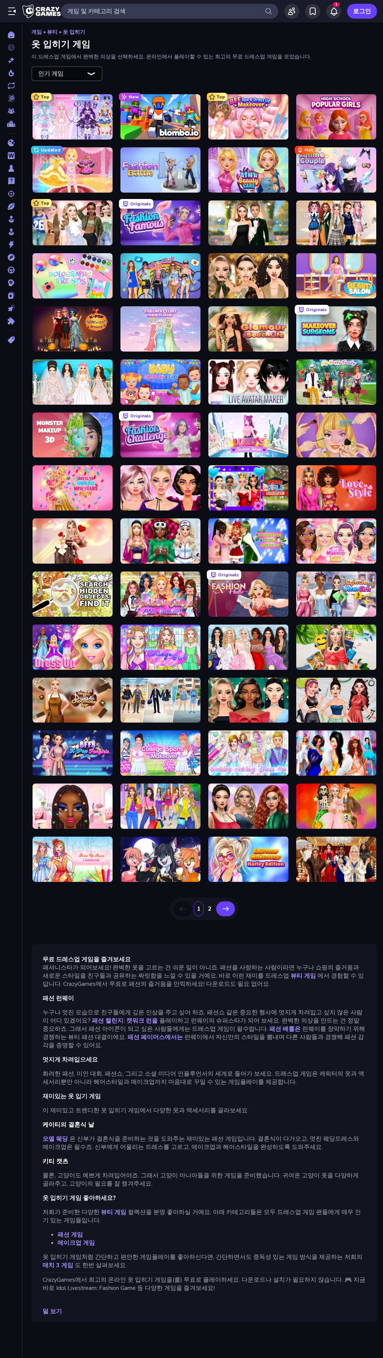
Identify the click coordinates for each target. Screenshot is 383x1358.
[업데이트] (11, 85)
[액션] (11, 244)
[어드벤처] (11, 257)
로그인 (362, 11)
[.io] (11, 143)
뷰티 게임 (303, 976)
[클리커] (11, 308)
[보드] (11, 168)
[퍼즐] (11, 321)
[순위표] (11, 123)
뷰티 (52, 32)
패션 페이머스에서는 (155, 1037)
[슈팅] (11, 193)
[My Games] (312, 11)
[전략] (11, 282)
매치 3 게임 (58, 1265)
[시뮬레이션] (11, 219)
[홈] (11, 34)
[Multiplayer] (11, 111)
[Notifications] (333, 11)
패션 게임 (70, 1234)
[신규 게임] (11, 60)
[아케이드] (11, 232)
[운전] (11, 270)
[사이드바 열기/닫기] (12, 11)
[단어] (11, 155)
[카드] (11, 295)
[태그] (11, 340)
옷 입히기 (74, 32)
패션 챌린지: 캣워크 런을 (125, 1021)
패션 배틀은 (285, 1029)
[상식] (11, 181)
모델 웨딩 (55, 1139)
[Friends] (291, 11)
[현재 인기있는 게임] (11, 73)
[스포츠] (11, 206)
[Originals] (11, 98)
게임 (36, 32)
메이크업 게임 (76, 1243)
